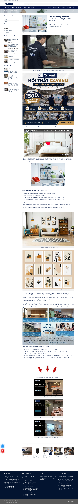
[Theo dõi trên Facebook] (5, 487)
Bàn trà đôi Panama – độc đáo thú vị (68, 457)
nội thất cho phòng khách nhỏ (56, 26)
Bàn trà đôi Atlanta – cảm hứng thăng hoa (58, 457)
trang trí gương (38, 299)
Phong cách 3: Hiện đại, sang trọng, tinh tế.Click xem (48, 437)
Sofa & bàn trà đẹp (30, 299)
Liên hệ (32, 7)
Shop (10, 500)
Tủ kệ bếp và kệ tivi (8, 30)
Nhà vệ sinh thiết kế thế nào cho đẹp (30, 495)
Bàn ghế (6, 19)
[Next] (74, 455)
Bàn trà (5, 21)
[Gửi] (69, 4)
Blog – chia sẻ (19, 7)
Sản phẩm (12, 7)
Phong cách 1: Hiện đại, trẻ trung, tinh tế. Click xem (48, 396)
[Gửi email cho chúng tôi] (11, 487)
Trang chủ (7, 7)
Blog (13, 500)
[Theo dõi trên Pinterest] (13, 487)
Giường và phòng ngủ (8, 23)
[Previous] (22, 455)
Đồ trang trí (6, 32)
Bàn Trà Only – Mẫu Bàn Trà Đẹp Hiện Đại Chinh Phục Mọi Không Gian (37, 457)
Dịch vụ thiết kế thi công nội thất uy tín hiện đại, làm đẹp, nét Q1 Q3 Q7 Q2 (31, 483)
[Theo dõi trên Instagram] (7, 487)
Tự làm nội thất (27, 7)
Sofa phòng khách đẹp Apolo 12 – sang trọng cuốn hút (26, 457)
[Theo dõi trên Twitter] (9, 487)
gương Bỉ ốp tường (46, 299)
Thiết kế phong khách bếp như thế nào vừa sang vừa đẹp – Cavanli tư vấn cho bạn (31, 478)
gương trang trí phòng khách (40, 300)
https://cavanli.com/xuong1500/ (50, 128)
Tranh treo (14, 10)
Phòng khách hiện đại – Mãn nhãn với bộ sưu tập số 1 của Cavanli (48, 457)
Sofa (5, 26)
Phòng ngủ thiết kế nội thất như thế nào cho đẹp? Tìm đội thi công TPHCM (31, 489)
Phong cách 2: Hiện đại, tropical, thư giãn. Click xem (48, 417)
